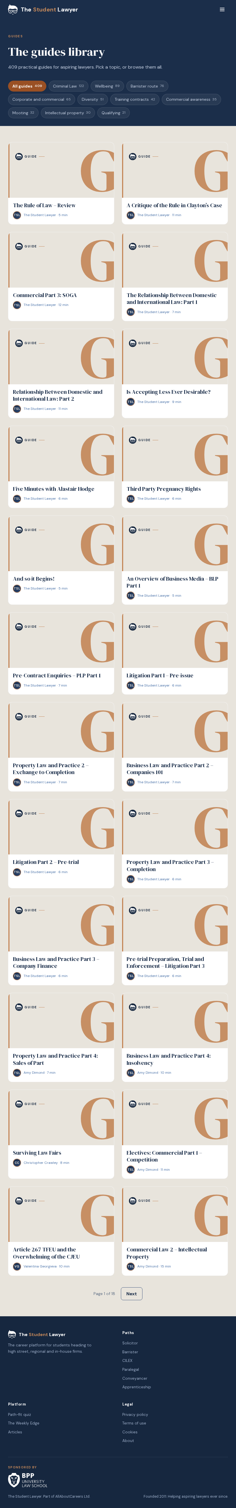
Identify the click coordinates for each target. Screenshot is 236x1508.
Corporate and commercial (41, 99)
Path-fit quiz (19, 1414)
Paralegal (130, 1369)
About (128, 1440)
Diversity (93, 99)
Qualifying (113, 112)
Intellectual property (68, 112)
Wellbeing (107, 86)
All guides (27, 86)
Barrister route (147, 86)
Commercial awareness (191, 99)
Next (131, 1294)
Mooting (23, 112)
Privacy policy (135, 1414)
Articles (15, 1432)
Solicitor (130, 1343)
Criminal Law (68, 86)
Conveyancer (134, 1378)
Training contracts (135, 99)
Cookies (130, 1432)
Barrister (130, 1352)
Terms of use (134, 1423)
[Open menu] (222, 9)
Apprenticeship (136, 1387)
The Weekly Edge (23, 1423)
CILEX (127, 1360)
